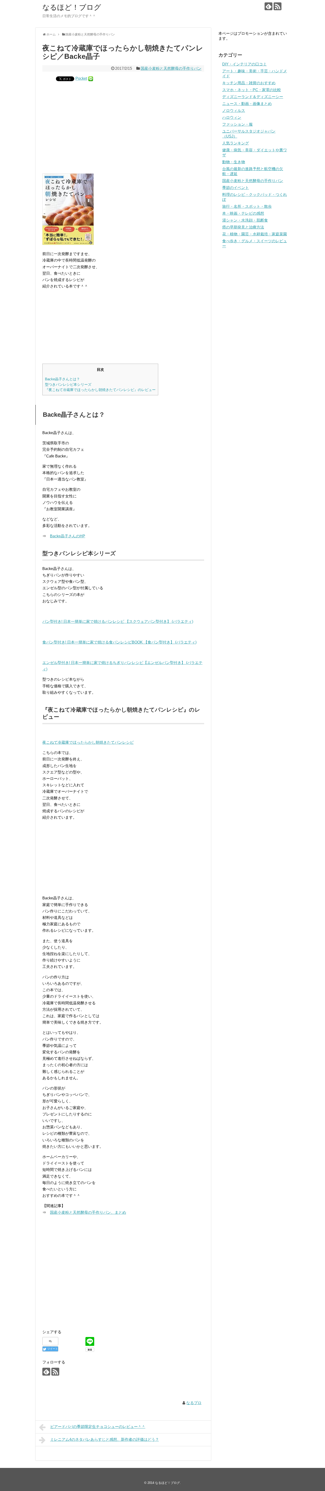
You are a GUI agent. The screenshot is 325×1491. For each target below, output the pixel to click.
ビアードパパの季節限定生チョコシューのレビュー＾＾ (97, 1427)
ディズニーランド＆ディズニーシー (252, 97)
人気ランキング (235, 143)
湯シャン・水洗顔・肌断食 (245, 220)
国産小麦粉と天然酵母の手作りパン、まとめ (88, 1212)
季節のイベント (235, 188)
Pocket (81, 78)
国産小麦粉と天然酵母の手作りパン (171, 68)
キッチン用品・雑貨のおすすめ (249, 83)
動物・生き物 (233, 162)
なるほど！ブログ (71, 7)
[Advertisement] (123, 123)
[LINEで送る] (90, 78)
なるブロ (194, 1403)
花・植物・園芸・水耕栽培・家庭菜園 (254, 234)
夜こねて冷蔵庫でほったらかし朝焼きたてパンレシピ (88, 742)
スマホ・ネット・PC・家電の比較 (251, 90)
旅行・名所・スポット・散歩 (247, 206)
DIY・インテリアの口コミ (244, 64)
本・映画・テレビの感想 (243, 213)
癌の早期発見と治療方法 (243, 227)
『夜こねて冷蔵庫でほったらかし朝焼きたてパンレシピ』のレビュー (100, 390)
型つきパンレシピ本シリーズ (68, 384)
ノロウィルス (233, 111)
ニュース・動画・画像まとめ (247, 104)
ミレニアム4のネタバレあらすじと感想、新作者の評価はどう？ (104, 1439)
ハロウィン (231, 117)
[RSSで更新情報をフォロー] (277, 6)
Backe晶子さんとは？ (62, 379)
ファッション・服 (237, 124)
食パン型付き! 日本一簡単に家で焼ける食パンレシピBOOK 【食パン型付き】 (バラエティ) (119, 642)
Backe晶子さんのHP (67, 536)
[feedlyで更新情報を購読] (268, 6)
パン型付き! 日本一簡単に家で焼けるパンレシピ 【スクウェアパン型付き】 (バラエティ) (117, 621)
